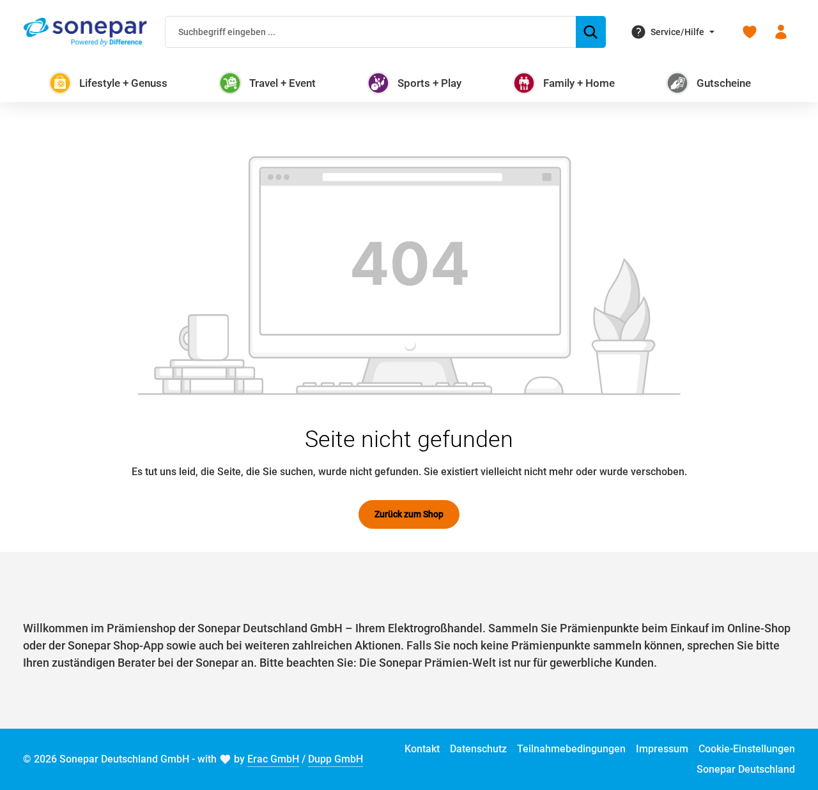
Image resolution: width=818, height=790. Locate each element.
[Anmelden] (780, 32)
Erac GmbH (273, 759)
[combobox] (371, 32)
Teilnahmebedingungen (571, 749)
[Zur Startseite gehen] (85, 32)
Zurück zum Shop (409, 514)
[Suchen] (591, 32)
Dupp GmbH (335, 759)
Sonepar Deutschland (746, 769)
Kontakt (422, 749)
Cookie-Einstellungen (746, 749)
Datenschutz (478, 749)
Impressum (662, 749)
